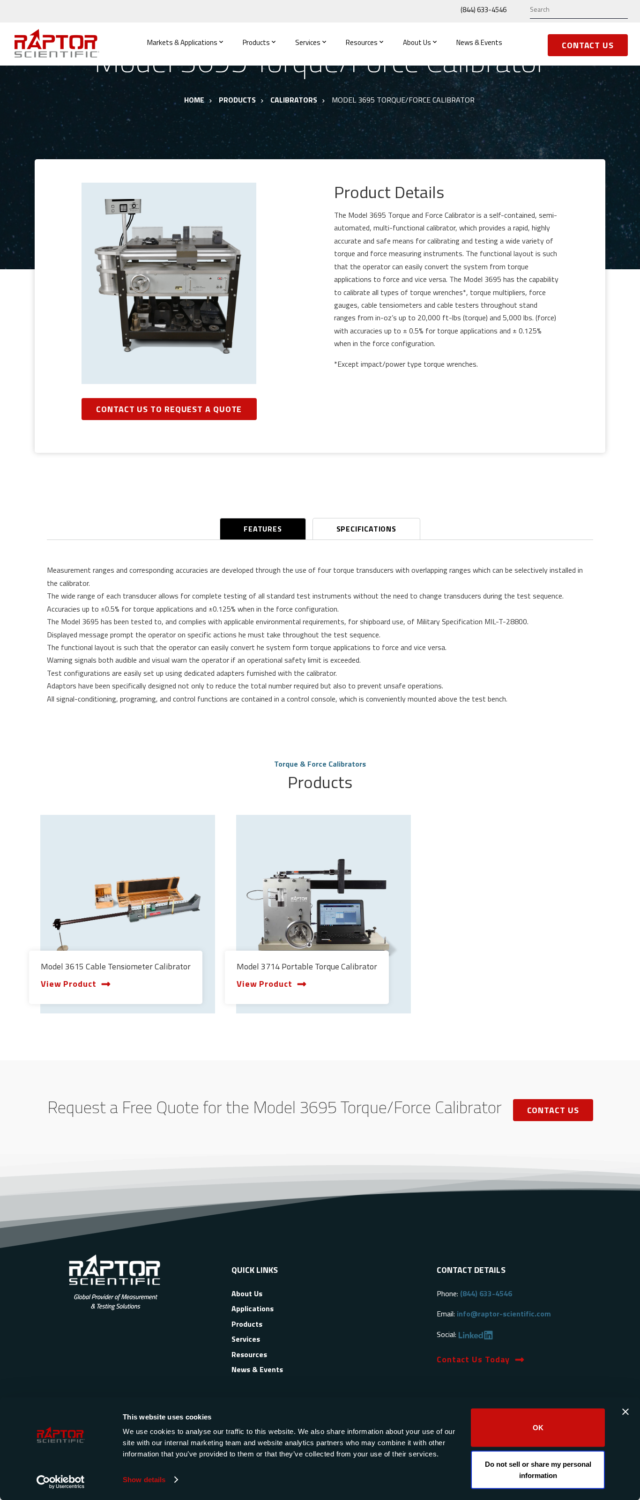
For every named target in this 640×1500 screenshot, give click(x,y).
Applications (252, 1308)
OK (538, 1428)
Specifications (366, 528)
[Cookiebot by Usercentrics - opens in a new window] (61, 1482)
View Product (69, 983)
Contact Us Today (473, 1359)
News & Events (479, 42)
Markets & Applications (182, 42)
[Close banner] (625, 1412)
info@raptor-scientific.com (504, 1313)
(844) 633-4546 (483, 9)
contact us (553, 1110)
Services (307, 42)
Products (256, 42)
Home (194, 99)
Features (263, 528)
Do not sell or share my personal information (538, 1469)
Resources (362, 42)
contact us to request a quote (169, 409)
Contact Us (588, 45)
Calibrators (293, 99)
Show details (144, 1480)
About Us (417, 42)
